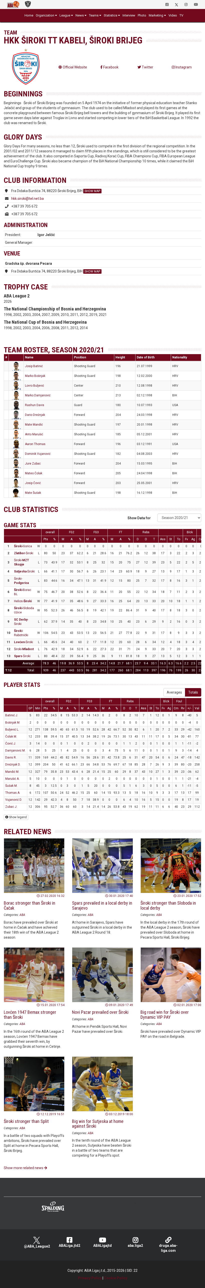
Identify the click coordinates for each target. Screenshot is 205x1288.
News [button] (80, 15)
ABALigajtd (102, 1246)
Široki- (24, 649)
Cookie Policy (115, 1278)
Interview (128, 15)
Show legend (17, 817)
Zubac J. (11, 806)
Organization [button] (45, 15)
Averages (174, 692)
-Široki (23, 553)
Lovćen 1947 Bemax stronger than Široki (30, 1015)
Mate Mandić (34, 424)
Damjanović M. (15, 750)
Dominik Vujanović (37, 454)
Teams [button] (93, 15)
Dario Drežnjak (35, 415)
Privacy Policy (90, 1278)
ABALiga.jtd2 (69, 1246)
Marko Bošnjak (35, 376)
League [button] (65, 15)
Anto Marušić (34, 434)
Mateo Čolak (33, 473)
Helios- (23, 601)
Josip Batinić (34, 366)
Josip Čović (33, 483)
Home (28, 15)
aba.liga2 (135, 1246)
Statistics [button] (110, 15)
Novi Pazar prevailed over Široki (100, 1012)
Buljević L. (12, 729)
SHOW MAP (92, 191)
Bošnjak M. (12, 722)
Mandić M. (12, 771)
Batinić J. (11, 715)
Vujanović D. (13, 799)
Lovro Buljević (34, 385)
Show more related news (24, 1168)
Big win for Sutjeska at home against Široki (98, 1124)
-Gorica (23, 546)
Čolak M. (11, 736)
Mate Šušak (33, 493)
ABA (22, 915)
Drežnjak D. (12, 764)
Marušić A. (12, 778)
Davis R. (10, 757)
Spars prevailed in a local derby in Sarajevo (102, 905)
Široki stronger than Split (26, 1121)
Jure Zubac (33, 463)
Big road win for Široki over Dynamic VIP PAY (164, 1015)
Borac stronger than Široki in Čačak (29, 905)
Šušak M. (11, 785)
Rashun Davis (34, 405)
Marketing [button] (156, 15)
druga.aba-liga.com (168, 1248)
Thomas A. (12, 792)
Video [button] (172, 15)
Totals (193, 692)
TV (181, 15)
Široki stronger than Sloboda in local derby (168, 905)
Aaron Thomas (35, 444)
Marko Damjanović (37, 395)
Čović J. (10, 743)
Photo (142, 15)
